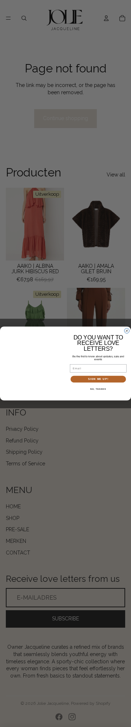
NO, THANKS (98, 389)
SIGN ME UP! (98, 379)
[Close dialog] (127, 330)
